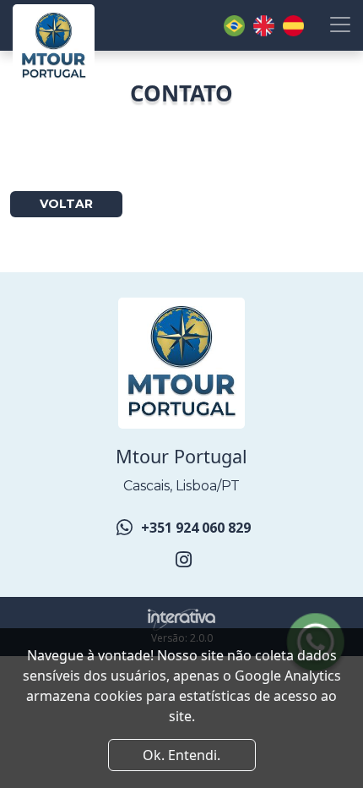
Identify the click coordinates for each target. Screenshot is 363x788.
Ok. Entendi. (181, 755)
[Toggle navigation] (340, 24)
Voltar (66, 203)
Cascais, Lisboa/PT (181, 486)
